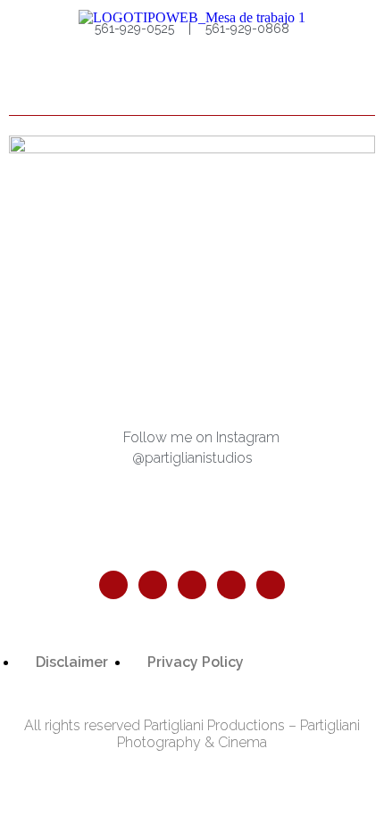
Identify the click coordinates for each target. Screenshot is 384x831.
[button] (358, 85)
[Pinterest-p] (192, 585)
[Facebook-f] (113, 585)
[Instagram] (152, 585)
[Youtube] (231, 585)
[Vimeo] (270, 585)
